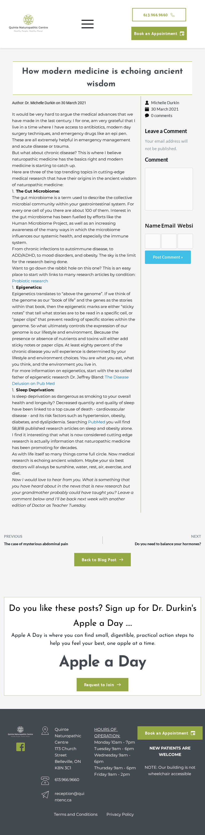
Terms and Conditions (76, 814)
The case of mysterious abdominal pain (36, 543)
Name (152, 226)
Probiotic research (30, 280)
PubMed (96, 421)
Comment (156, 159)
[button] (87, 24)
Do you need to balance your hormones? (168, 543)
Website (185, 226)
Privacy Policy (120, 814)
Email (168, 226)
